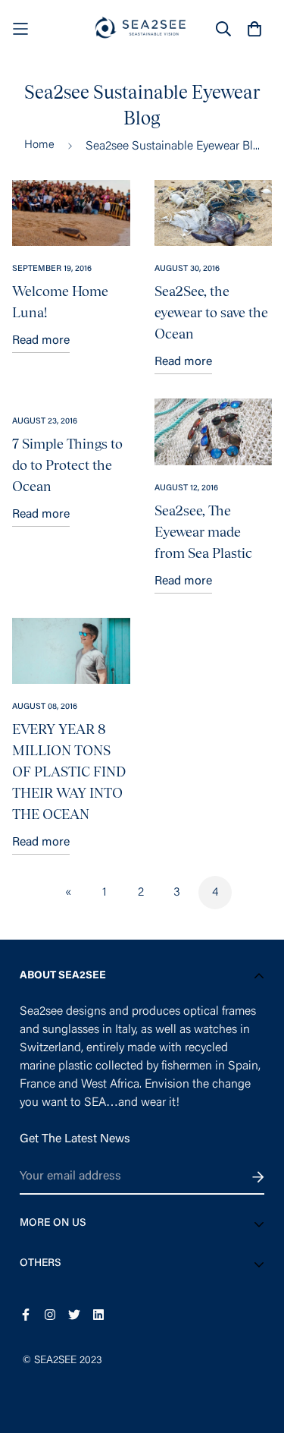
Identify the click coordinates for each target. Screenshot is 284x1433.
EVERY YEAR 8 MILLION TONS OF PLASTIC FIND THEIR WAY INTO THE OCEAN (69, 771)
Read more (41, 341)
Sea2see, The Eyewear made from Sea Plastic (203, 531)
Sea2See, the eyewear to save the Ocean (211, 312)
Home (39, 145)
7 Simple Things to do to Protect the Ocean (67, 465)
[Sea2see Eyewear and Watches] (142, 28)
